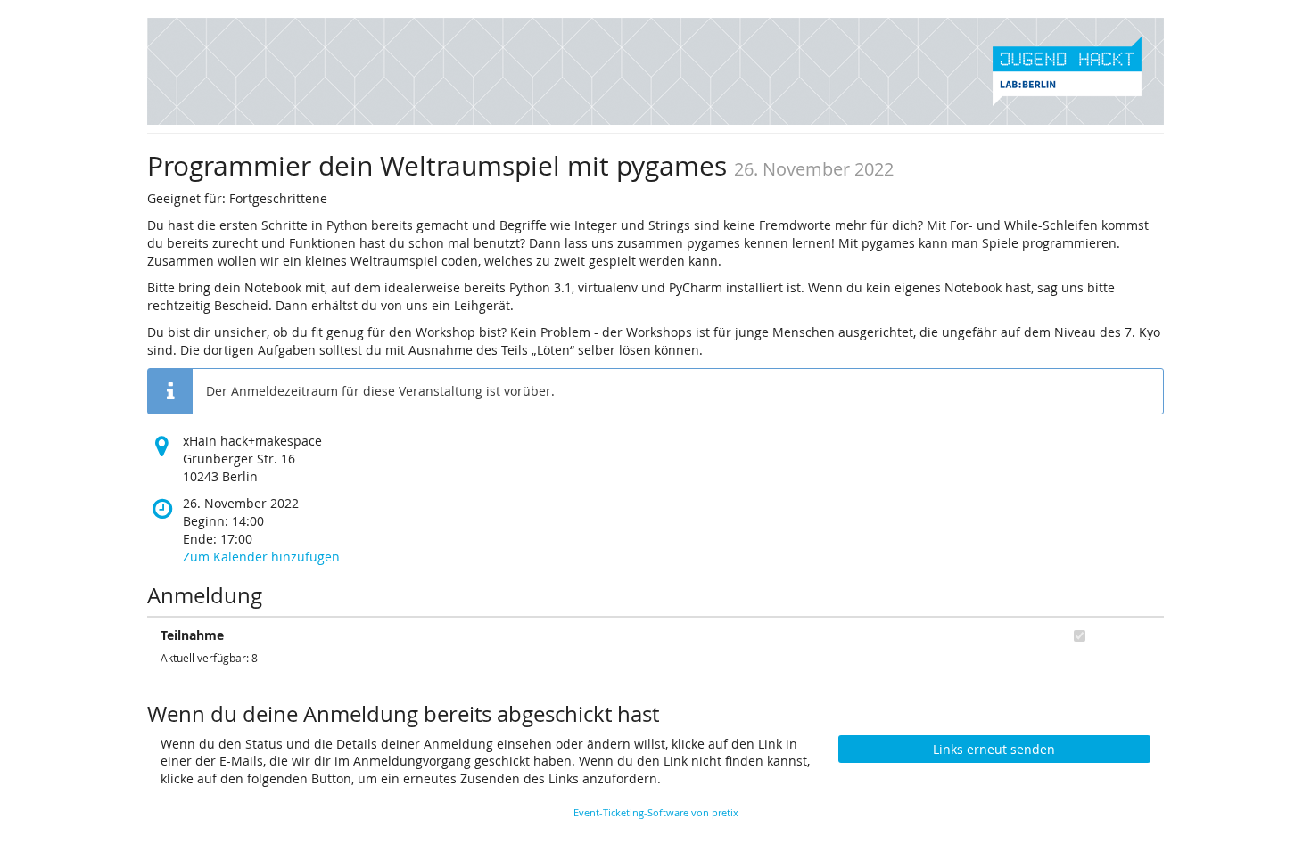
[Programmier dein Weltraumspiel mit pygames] (655, 69)
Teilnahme (192, 635)
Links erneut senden (994, 749)
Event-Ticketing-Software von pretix (655, 812)
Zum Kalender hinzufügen (261, 556)
